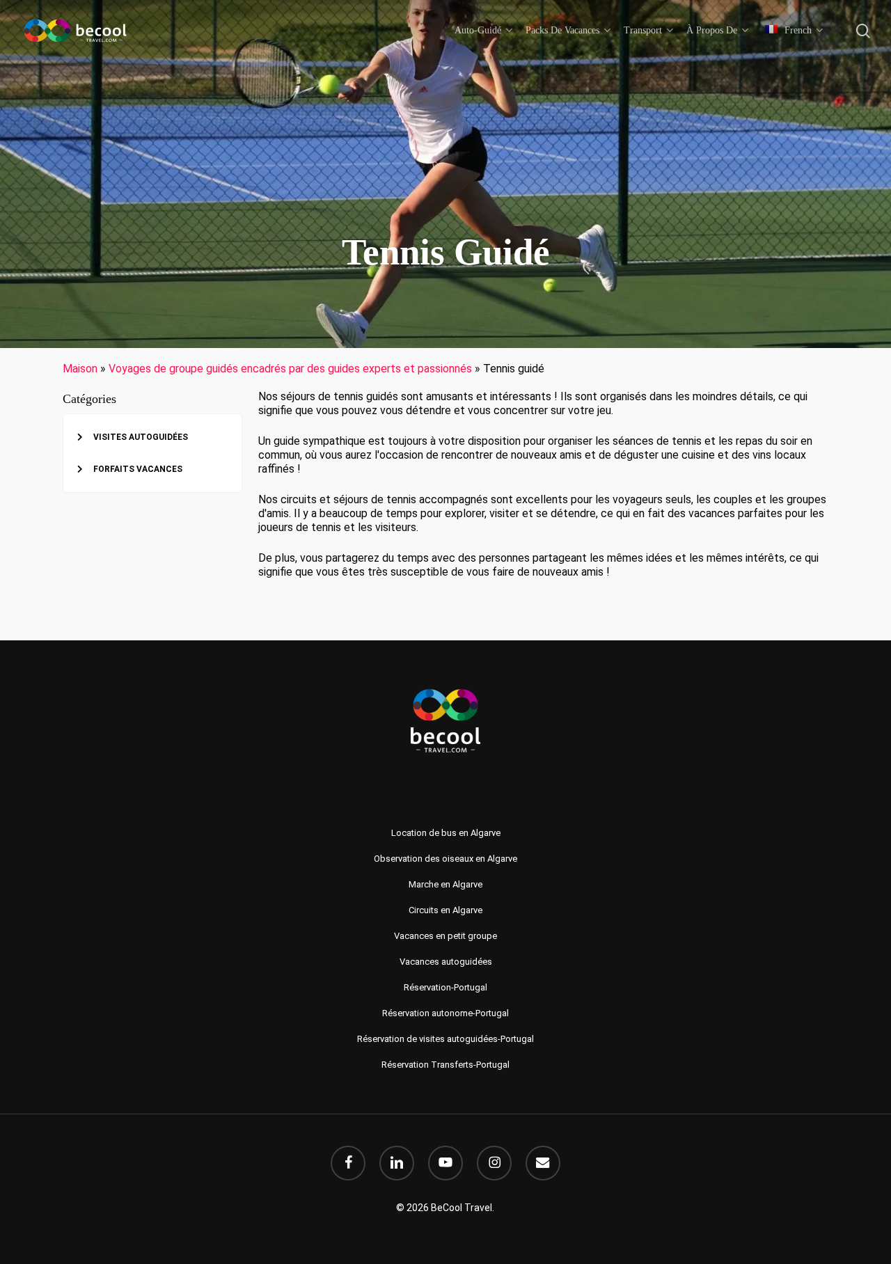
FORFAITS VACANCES (137, 469)
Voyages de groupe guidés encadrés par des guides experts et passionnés (290, 368)
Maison (80, 368)
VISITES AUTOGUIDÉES (140, 437)
